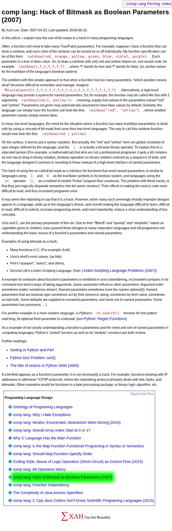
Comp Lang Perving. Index (148, 4)
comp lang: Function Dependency (41, 485)
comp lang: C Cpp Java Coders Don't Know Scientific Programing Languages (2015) (83, 500)
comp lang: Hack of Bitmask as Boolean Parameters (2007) (62, 477)
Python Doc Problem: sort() (33, 358)
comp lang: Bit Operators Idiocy (39, 469)
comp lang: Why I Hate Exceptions (42, 415)
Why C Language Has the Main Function (47, 438)
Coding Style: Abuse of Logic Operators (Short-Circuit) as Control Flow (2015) (78, 462)
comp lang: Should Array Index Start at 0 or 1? (51, 430)
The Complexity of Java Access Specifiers (48, 493)
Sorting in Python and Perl (32, 350)
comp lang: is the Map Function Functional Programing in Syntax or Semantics (78, 446)
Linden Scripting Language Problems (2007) (119, 270)
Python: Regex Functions (105, 319)
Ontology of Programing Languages (43, 407)
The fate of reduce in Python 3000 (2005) (44, 365)
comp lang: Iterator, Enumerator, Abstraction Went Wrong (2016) (67, 422)
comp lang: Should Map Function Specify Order (52, 454)
